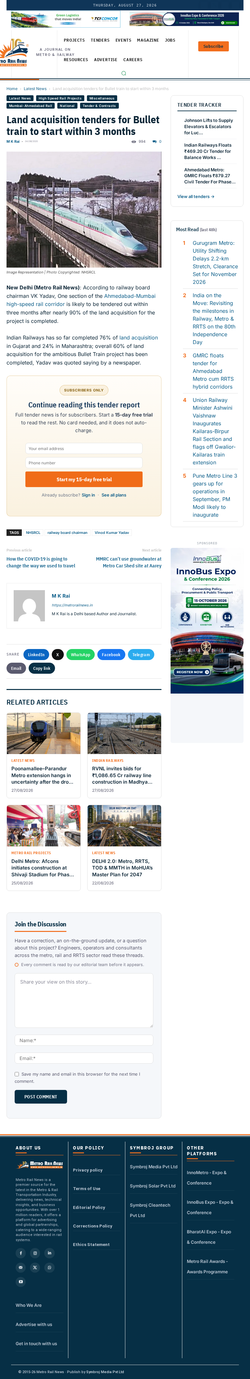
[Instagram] (35, 1253)
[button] (123, 73)
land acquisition (138, 337)
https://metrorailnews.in (72, 605)
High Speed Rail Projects (60, 98)
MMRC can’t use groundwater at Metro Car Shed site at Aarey (128, 562)
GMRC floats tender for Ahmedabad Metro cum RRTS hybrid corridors (213, 371)
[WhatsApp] (49, 1268)
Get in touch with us (36, 1343)
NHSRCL (33, 532)
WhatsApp (80, 654)
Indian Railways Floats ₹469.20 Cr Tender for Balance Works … (207, 151)
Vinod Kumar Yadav (112, 532)
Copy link (42, 668)
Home (12, 88)
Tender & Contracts (99, 106)
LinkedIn (36, 654)
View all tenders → (196, 196)
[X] (35, 1268)
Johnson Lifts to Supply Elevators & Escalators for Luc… (208, 126)
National (67, 106)
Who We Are (29, 1305)
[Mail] (21, 1268)
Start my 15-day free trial (84, 479)
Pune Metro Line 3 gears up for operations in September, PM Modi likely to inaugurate (215, 495)
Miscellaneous (102, 98)
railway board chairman (68, 532)
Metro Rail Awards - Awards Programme (207, 1266)
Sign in (88, 494)
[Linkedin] (49, 1253)
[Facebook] (235, 5)
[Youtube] (225, 5)
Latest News (35, 88)
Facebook (111, 654)
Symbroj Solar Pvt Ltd (152, 1185)
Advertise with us (34, 1324)
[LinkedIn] (204, 5)
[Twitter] (214, 5)
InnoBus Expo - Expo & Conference (210, 1207)
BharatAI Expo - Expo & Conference (209, 1237)
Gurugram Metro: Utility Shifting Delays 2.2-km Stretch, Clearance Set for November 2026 (215, 262)
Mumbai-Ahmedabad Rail (30, 106)
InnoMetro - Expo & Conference (207, 1178)
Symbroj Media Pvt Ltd (153, 1166)
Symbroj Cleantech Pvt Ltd (150, 1210)
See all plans (114, 494)
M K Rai (13, 141)
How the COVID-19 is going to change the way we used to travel (41, 562)
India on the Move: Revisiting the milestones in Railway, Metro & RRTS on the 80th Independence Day (214, 318)
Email (16, 668)
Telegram (141, 654)
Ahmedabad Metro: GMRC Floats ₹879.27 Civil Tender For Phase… (210, 176)
